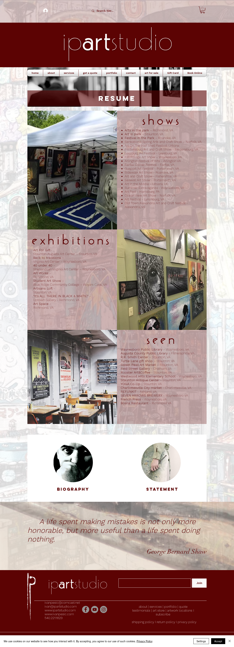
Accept (218, 641)
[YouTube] (94, 609)
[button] (203, 10)
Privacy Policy (144, 641)
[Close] (229, 641)
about (143, 606)
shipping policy (143, 622)
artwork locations (179, 610)
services (156, 606)
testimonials (141, 610)
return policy (166, 622)
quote (183, 606)
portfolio (170, 606)
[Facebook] (85, 609)
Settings (201, 641)
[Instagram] (103, 609)
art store (159, 610)
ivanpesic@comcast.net (62, 602)
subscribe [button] (163, 614)
